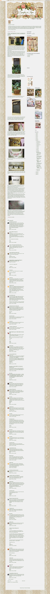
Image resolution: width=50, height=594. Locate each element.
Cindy (10, 277)
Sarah (10, 321)
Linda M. (10, 406)
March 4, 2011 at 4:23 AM (12, 250)
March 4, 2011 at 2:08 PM (12, 257)
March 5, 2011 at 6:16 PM (12, 511)
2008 (36, 174)
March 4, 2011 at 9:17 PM (12, 427)
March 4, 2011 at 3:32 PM (12, 292)
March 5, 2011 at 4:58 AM (12, 440)
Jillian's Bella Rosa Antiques (13, 252)
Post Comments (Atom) (14, 582)
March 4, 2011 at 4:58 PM (12, 351)
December (37, 141)
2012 (36, 139)
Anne (10, 548)
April (37, 150)
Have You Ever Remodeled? (38, 165)
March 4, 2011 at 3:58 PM (12, 313)
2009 (36, 173)
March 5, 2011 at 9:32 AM (12, 460)
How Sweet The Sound (19, 212)
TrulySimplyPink (14, 466)
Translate (33, 33)
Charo (10, 270)
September (38, 144)
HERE (19, 197)
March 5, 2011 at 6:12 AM (12, 445)
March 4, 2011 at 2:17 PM (12, 267)
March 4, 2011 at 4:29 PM (12, 318)
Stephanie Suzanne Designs (13, 528)
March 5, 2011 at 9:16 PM (12, 525)
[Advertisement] (31, 62)
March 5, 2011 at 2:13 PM (12, 479)
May (37, 149)
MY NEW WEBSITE (30, 54)
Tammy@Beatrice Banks (12, 573)
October (37, 143)
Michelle (10, 455)
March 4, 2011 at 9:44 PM (12, 434)
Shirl (10, 513)
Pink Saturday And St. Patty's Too (39, 163)
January (37, 170)
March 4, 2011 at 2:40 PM (12, 275)
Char (12, 20)
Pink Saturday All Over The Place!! (38, 156)
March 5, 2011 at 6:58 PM (12, 519)
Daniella (10, 481)
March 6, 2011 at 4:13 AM (12, 555)
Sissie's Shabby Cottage (12, 231)
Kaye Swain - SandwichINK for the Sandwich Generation (16, 367)
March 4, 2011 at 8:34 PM (12, 411)
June (37, 148)
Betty (10, 429)
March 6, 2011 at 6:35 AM (12, 570)
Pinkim (10, 462)
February (37, 169)
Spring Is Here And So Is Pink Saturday (38, 158)
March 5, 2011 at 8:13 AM (12, 453)
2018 (36, 134)
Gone (10, 436)
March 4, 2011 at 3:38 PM (12, 303)
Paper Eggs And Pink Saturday (38, 153)
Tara (10, 413)
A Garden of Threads (12, 326)
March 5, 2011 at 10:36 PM (12, 545)
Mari (10, 373)
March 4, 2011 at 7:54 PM (12, 394)
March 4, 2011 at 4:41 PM (12, 343)
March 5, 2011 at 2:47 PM (12, 488)
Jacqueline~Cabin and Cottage (13, 475)
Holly (10, 382)
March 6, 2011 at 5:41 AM (12, 562)
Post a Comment (11, 579)
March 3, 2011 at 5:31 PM (12, 229)
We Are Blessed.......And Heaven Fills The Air (38, 161)
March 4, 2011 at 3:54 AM (12, 242)
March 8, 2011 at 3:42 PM (12, 577)
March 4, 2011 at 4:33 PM (12, 324)
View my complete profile (12, 29)
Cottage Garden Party (38, 154)
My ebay (29, 55)
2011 (36, 140)
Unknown (10, 285)
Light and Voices (11, 389)
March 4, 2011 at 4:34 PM (12, 329)
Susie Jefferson (11, 295)
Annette (10, 345)
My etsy (29, 56)
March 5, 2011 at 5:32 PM (12, 505)
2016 (36, 135)
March (37, 151)
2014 (36, 136)
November (38, 142)
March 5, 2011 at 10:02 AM (12, 467)
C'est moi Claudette (12, 354)
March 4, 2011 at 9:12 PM (12, 416)
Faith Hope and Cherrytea (13, 470)
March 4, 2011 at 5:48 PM (12, 386)
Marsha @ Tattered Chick (13, 498)
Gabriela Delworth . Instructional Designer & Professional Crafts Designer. (15, 260)
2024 (36, 133)
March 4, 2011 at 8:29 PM (12, 404)
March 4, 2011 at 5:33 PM (12, 370)
